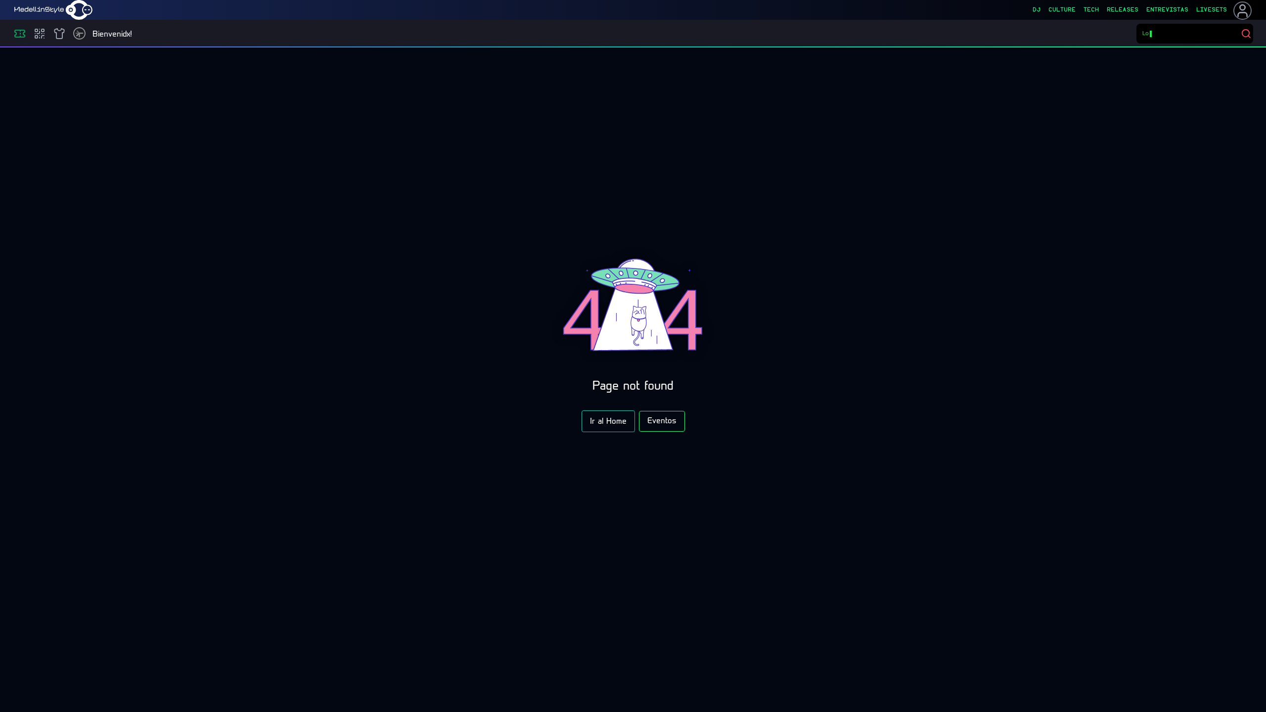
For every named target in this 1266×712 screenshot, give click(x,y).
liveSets (1211, 10)
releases (1122, 10)
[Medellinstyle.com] (53, 10)
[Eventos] (20, 34)
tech (1091, 10)
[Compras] (39, 34)
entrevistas (1167, 10)
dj (1036, 10)
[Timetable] (79, 33)
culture (1062, 10)
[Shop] (59, 34)
